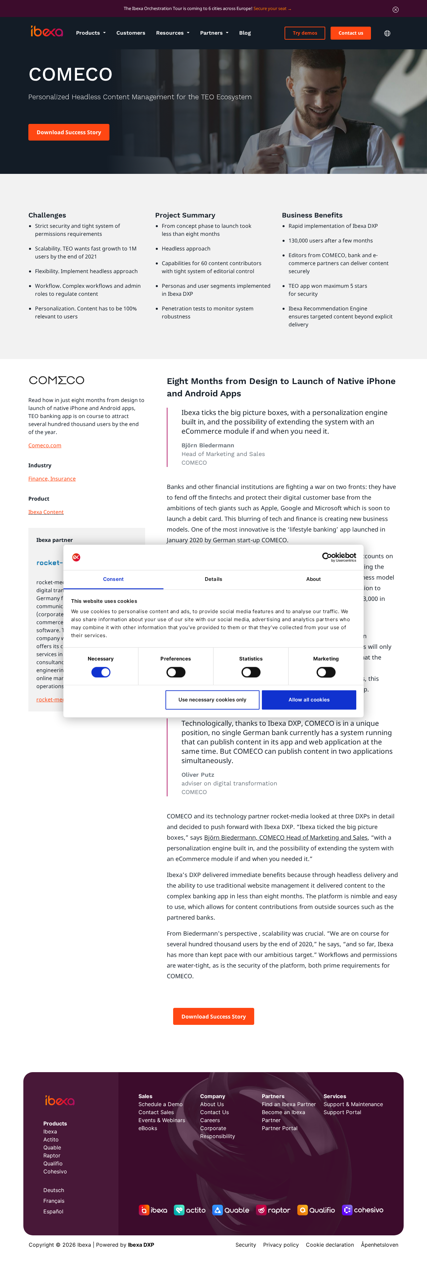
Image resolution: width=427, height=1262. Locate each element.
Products (89, 33)
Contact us (351, 33)
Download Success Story (69, 132)
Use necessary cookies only (212, 700)
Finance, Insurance (52, 478)
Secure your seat (270, 8)
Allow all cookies (309, 700)
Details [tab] (213, 579)
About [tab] (313, 579)
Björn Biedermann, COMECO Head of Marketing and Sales (286, 837)
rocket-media (53, 699)
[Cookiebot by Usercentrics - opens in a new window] (327, 557)
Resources (170, 33)
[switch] (175, 672)
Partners (212, 33)
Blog (245, 33)
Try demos (305, 33)
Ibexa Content (46, 512)
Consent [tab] (113, 579)
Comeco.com (44, 445)
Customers (130, 33)
